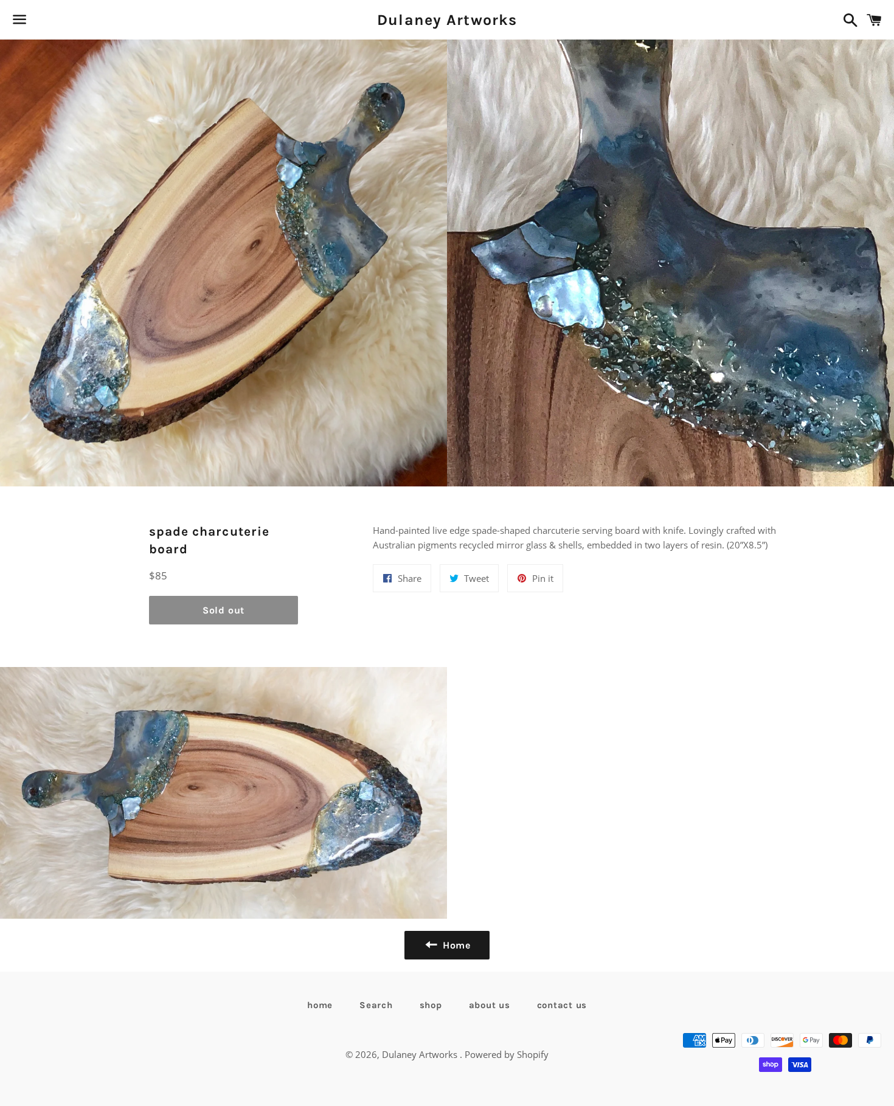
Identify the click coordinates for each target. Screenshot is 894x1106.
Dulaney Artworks (447, 20)
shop (431, 1005)
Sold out (223, 610)
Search (376, 1005)
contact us (562, 1005)
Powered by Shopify (507, 1054)
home (320, 1005)
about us (489, 1005)
